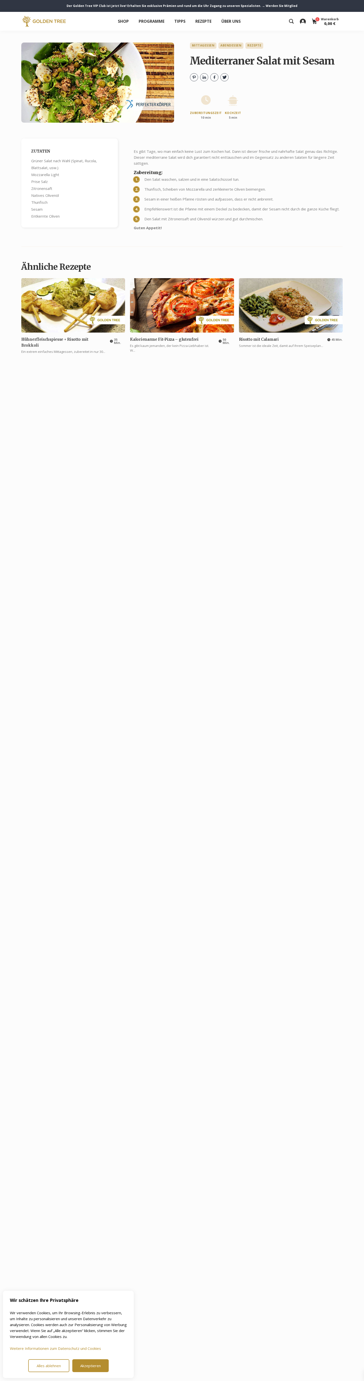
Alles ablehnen (49, 1365)
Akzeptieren (90, 1365)
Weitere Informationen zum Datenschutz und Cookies (55, 1348)
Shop (123, 21)
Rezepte (203, 21)
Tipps (179, 21)
